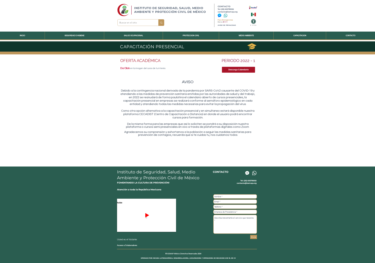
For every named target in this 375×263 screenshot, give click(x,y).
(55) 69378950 (227, 9)
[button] (238, 70)
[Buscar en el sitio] (161, 22)
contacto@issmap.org (227, 12)
